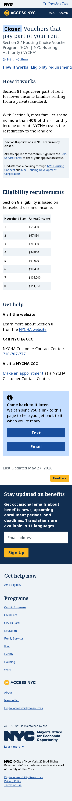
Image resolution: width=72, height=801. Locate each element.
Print (10, 59)
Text (36, 432)
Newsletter (11, 700)
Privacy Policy (12, 781)
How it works (15, 67)
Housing (9, 662)
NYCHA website (32, 329)
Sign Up (16, 552)
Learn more (12, 746)
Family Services (14, 638)
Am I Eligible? (12, 585)
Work (7, 670)
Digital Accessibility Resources (23, 708)
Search (63, 13)
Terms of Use (12, 785)
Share (24, 59)
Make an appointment (23, 373)
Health (8, 654)
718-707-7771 (15, 353)
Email (36, 446)
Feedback (59, 478)
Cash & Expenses (15, 607)
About (8, 692)
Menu (52, 13)
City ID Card (12, 623)
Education (10, 631)
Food (7, 646)
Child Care (10, 615)
